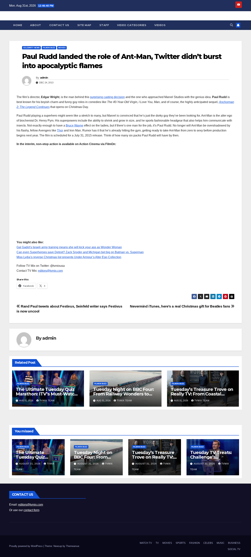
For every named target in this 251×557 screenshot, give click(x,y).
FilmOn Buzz (49, 48)
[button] (231, 25)
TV (157, 543)
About (35, 25)
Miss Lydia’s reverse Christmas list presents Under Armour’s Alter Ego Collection (69, 257)
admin (44, 77)
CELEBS (208, 543)
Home (17, 25)
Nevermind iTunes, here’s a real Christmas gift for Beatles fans (180, 306)
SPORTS (181, 543)
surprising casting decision (107, 97)
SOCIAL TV (234, 549)
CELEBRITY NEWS (31, 48)
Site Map (84, 25)
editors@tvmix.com (50, 270)
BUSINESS (234, 543)
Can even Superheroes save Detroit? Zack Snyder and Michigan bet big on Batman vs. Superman (80, 252)
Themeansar (72, 546)
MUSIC (220, 543)
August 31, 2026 (30, 463)
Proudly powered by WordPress (26, 546)
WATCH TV (146, 543)
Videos (160, 25)
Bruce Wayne (74, 125)
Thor (60, 130)
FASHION (194, 543)
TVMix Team (47, 400)
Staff (104, 25)
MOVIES (62, 48)
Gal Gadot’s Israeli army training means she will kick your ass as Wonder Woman (69, 247)
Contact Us (59, 25)
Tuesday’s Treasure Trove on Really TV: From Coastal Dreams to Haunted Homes (202, 394)
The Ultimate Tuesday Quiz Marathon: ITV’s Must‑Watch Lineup (46, 394)
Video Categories (131, 25)
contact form (31, 510)
